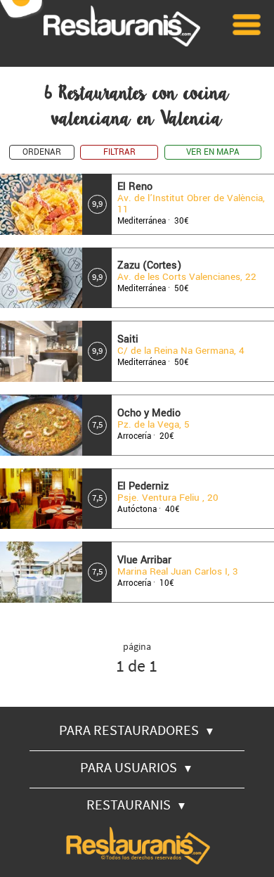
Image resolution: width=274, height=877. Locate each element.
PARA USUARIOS (136, 767)
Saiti (127, 339)
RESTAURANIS (136, 804)
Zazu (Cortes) (149, 265)
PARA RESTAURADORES (137, 729)
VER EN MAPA (213, 152)
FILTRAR (119, 152)
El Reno (134, 186)
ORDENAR (41, 152)
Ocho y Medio (149, 413)
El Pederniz (143, 486)
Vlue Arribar (144, 560)
